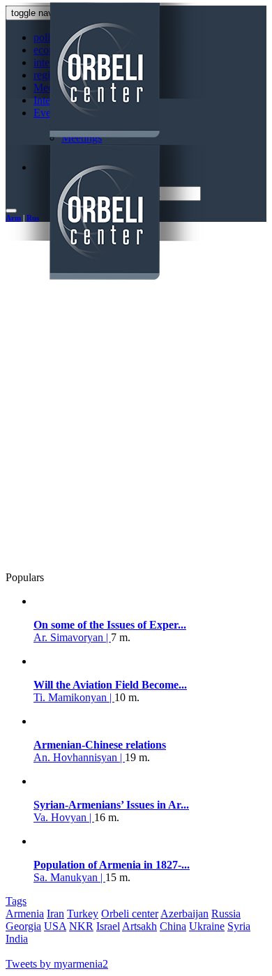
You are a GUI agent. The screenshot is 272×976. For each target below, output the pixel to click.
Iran (55, 913)
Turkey (82, 913)
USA (55, 926)
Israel (108, 926)
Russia (226, 913)
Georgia (23, 926)
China (173, 926)
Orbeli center (129, 913)
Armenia (25, 913)
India (17, 939)
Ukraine (207, 926)
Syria (238, 926)
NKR (81, 926)
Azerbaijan (184, 913)
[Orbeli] (139, 142)
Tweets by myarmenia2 (57, 964)
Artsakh (139, 926)
